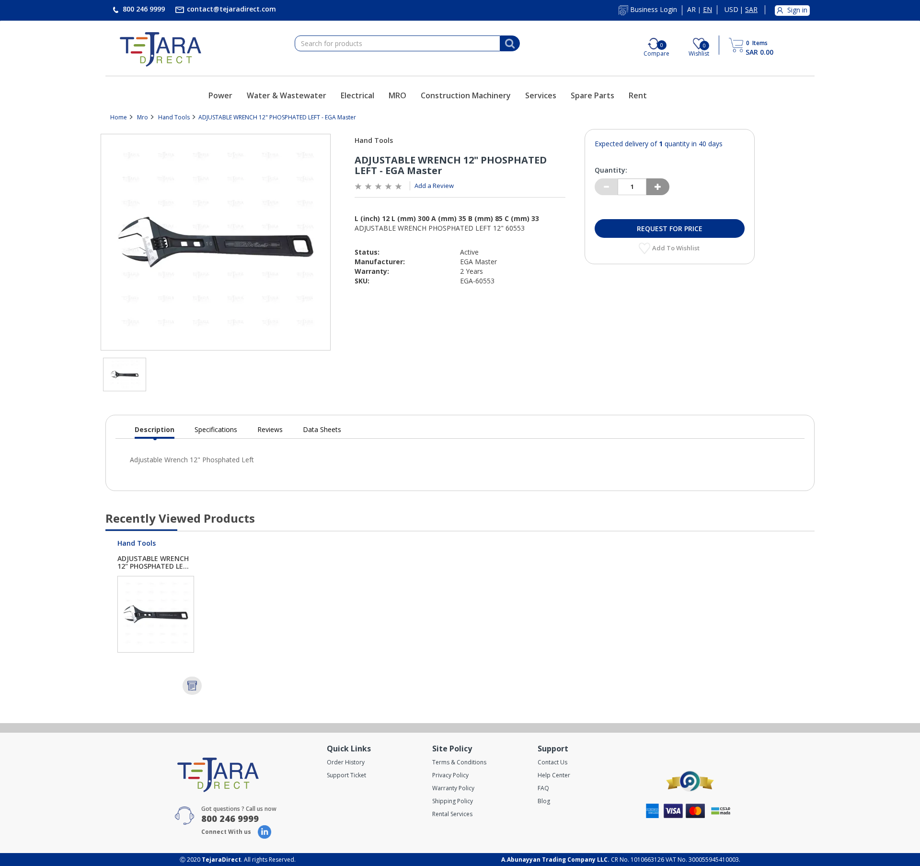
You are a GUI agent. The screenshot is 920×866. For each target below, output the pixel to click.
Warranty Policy (453, 788)
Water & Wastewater (286, 95)
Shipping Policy (452, 801)
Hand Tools (174, 117)
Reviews (270, 429)
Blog (544, 801)
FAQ (543, 788)
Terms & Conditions (459, 762)
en (707, 9)
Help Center (554, 775)
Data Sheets (322, 429)
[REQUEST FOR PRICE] (192, 686)
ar (691, 9)
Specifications (216, 429)
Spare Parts (592, 95)
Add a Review (434, 185)
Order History (346, 762)
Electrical (357, 95)
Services (540, 95)
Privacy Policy (450, 775)
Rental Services (452, 814)
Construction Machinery (466, 95)
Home (118, 117)
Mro (142, 117)
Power (220, 95)
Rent (638, 95)
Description (154, 432)
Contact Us (552, 762)
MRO (397, 95)
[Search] (509, 43)
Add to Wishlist (676, 248)
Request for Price (669, 228)
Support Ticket (346, 775)
